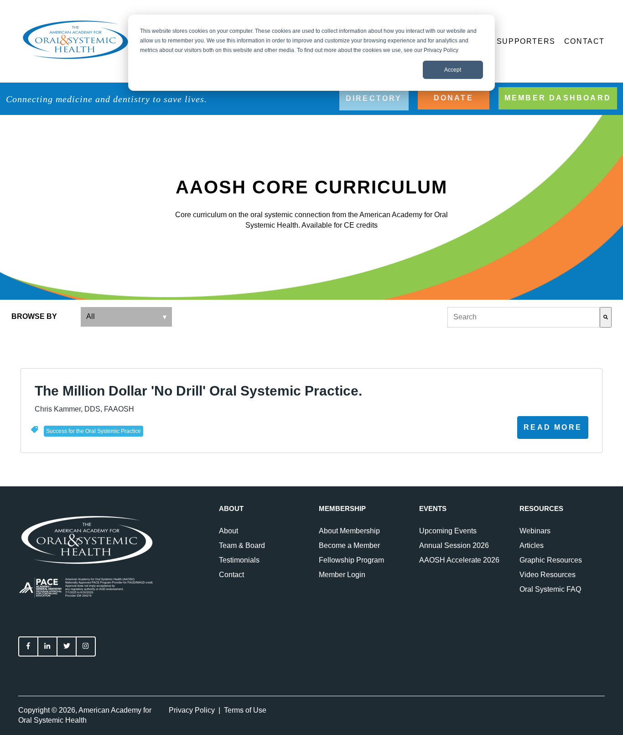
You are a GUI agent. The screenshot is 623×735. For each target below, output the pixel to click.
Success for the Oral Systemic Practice (93, 431)
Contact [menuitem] (231, 575)
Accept (452, 70)
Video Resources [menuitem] (547, 575)
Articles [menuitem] (531, 545)
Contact (584, 41)
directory (374, 98)
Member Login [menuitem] (342, 575)
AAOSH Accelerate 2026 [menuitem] (459, 560)
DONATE (453, 98)
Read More (553, 427)
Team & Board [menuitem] (242, 545)
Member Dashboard (557, 98)
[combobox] (523, 317)
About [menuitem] (228, 531)
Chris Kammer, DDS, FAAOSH (84, 409)
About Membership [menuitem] (349, 531)
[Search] (606, 317)
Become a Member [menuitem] (349, 545)
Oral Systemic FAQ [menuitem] (550, 589)
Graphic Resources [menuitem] (550, 560)
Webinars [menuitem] (534, 531)
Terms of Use (245, 710)
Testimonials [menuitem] (239, 560)
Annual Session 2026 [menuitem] (454, 545)
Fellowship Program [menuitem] (351, 560)
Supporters (526, 41)
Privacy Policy (192, 710)
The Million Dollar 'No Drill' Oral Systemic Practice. (198, 390)
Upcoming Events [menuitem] (448, 531)
